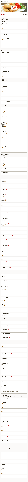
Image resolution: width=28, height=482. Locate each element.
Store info (20, 14)
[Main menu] (1, 1)
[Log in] (27, 1)
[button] (14, 24)
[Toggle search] (27, 17)
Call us (25, 14)
